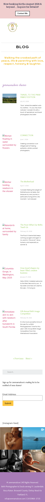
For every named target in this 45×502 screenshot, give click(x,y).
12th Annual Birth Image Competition (30, 312)
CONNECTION (26, 135)
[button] (22, 13)
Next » (29, 358)
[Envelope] (36, 475)
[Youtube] (20, 475)
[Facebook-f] (9, 475)
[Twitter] (14, 475)
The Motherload (27, 182)
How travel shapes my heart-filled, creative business (29, 270)
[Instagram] (25, 475)
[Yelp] (30, 475)
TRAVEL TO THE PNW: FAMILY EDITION (30, 96)
